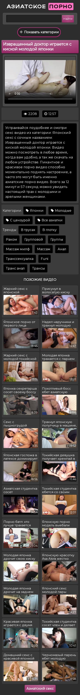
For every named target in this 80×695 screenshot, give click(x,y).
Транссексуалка (19, 259)
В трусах (28, 230)
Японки (36, 211)
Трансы (38, 268)
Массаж (43, 249)
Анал (62, 249)
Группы (56, 239)
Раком (11, 239)
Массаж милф (18, 249)
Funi (44, 259)
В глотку (49, 230)
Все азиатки (52, 220)
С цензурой (19, 220)
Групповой (33, 239)
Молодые (62, 211)
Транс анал (15, 268)
